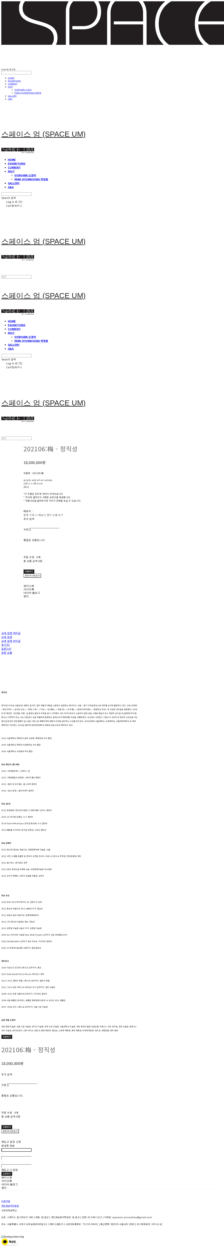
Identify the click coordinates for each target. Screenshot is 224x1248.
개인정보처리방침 (10, 1205)
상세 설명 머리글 (10, 633)
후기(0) (5, 645)
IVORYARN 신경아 (23, 89)
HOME (11, 78)
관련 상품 (6, 653)
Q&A (10, 98)
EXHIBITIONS (14, 80)
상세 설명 (6, 637)
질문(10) (6, 649)
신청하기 (7, 1173)
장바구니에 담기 (10, 1131)
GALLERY (12, 96)
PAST (10, 86)
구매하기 (7, 1036)
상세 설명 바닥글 (10, 641)
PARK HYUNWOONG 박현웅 (27, 92)
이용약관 (5, 1201)
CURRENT (12, 83)
